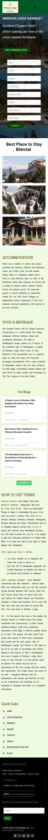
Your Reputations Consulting (18, 829)
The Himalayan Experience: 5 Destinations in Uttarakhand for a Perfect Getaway (21, 457)
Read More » (10, 413)
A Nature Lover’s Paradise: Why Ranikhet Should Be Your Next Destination (20, 403)
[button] (34, 7)
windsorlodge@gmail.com (22, 794)
